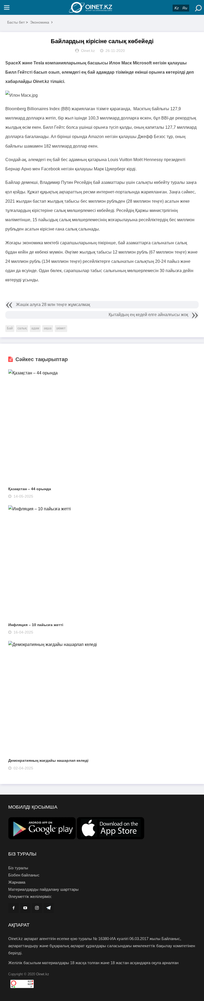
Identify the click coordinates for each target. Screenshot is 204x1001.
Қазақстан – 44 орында (29, 489)
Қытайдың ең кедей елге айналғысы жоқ (148, 314)
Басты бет (16, 22)
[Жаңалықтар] (102, 7)
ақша (48, 328)
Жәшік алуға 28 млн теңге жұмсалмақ (53, 304)
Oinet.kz (42, 974)
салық (22, 328)
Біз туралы (18, 868)
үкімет (61, 328)
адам (35, 328)
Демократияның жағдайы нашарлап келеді (48, 760)
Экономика (39, 22)
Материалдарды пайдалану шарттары (43, 889)
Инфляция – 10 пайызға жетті (35, 625)
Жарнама (16, 882)
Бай (10, 328)
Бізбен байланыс (24, 875)
